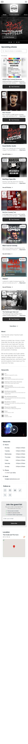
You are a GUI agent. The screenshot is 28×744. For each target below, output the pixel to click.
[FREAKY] (14, 273)
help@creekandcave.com (12, 479)
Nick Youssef (6, 112)
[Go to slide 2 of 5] (11, 42)
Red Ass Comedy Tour (9, 212)
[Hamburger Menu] (26, 1)
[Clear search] (25, 51)
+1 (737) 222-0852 (10, 472)
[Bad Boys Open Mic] (14, 173)
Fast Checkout (15, 86)
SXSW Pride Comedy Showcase (12, 79)
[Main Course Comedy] (14, 240)
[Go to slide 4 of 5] (16, 42)
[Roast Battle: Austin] (14, 140)
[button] (14, 547)
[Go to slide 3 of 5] (14, 42)
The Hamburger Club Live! (10, 312)
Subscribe (14, 523)
